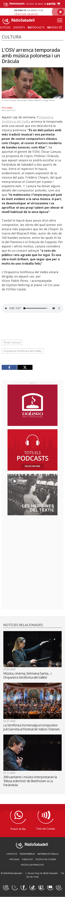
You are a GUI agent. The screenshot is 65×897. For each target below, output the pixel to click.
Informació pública (48, 853)
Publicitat (27, 859)
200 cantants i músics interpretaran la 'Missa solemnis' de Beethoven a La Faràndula (30, 781)
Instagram (6, 887)
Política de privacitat (32, 864)
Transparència (27, 853)
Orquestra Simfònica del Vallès (23, 351)
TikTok (32, 887)
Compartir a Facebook (9, 367)
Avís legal (14, 859)
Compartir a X (25, 367)
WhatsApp (59, 887)
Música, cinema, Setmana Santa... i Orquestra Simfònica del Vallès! (27, 675)
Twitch (41, 887)
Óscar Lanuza (12, 342)
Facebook (23, 887)
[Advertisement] (33, 539)
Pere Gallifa (7, 107)
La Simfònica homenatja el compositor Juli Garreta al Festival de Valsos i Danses (31, 727)
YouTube (50, 887)
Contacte (11, 853)
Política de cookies (46, 859)
